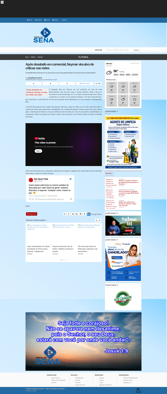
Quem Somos (55, 378)
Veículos (78, 382)
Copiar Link (32, 214)
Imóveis (77, 380)
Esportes (40, 57)
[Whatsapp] (34, 83)
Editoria (33, 57)
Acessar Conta (127, 380)
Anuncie (53, 382)
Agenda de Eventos (105, 385)
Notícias (39, 20)
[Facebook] (50, 83)
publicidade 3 (111, 213)
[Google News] (94, 214)
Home (30, 20)
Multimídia (99, 375)
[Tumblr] (84, 214)
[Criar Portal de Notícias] (138, 390)
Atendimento (124, 375)
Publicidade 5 (111, 285)
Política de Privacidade (58, 380)
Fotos (48, 20)
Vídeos (56, 20)
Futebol (83, 57)
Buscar (137, 50)
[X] (67, 83)
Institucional (51, 375)
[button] (61, 260)
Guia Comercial (80, 385)
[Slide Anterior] (96, 220)
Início (27, 57)
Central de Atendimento (130, 378)
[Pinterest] (80, 214)
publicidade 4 (111, 240)
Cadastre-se (127, 382)
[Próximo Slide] (99, 220)
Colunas (64, 20)
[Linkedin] (76, 214)
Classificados (79, 378)
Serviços (74, 375)
